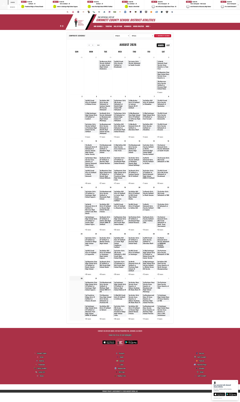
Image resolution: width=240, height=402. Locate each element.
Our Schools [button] (98, 26)
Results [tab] (12, 7)
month (161, 45)
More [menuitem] (148, 26)
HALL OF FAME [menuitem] (118, 26)
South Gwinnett (201, 376)
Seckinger (201, 368)
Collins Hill (42, 372)
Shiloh (202, 372)
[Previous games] (19, 4)
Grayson (121, 361)
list (168, 45)
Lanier (121, 364)
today (98, 45)
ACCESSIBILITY (117, 391)
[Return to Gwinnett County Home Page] (79, 22)
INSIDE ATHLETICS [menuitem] (138, 26)
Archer (42, 357)
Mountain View (121, 376)
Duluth (122, 357)
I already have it (218, 398)
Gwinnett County (41, 353)
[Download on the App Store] (219, 394)
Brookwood (42, 364)
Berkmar (41, 361)
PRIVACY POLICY (107, 391)
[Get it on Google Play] (231, 394)
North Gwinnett (201, 357)
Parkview (201, 361)
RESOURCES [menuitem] (127, 26)
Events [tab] (13, 2)
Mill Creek (122, 372)
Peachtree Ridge (201, 364)
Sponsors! (128, 335)
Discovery (121, 353)
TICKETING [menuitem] (109, 26)
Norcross (201, 353)
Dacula (42, 376)
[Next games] (238, 4)
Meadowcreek (122, 368)
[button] (32, 4)
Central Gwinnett (41, 368)
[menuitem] (67, 12)
